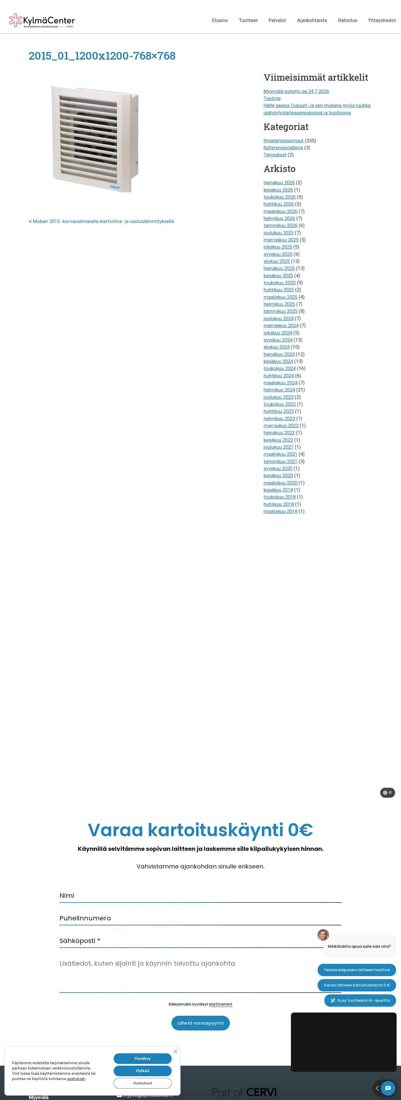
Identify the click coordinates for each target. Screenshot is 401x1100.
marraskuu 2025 (281, 240)
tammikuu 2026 (280, 225)
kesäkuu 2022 (278, 440)
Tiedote (272, 98)
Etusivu (220, 20)
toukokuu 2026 (280, 197)
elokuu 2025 (277, 261)
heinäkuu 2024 (279, 354)
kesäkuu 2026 (278, 190)
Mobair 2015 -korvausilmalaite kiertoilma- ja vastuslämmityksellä (103, 221)
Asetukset (142, 1083)
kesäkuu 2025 (278, 276)
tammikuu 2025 (280, 311)
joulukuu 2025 (279, 233)
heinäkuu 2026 (279, 182)
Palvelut (277, 20)
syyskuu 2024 (278, 340)
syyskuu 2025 (278, 254)
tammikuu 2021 (280, 461)
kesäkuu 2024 (278, 361)
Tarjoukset (275, 155)
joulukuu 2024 (279, 318)
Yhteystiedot (382, 20)
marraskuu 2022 (281, 425)
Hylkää (142, 1071)
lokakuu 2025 (278, 247)
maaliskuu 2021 (280, 454)
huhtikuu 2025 (279, 290)
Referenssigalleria (283, 148)
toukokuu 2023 (280, 404)
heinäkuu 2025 (279, 268)
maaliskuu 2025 (280, 297)
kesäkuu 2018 (278, 490)
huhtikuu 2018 (279, 504)
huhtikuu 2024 (279, 376)
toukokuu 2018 (280, 497)
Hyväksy (142, 1058)
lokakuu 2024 (278, 333)
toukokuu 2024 (280, 368)
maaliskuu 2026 (280, 211)
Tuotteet (248, 20)
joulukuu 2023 (279, 397)
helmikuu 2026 (279, 218)
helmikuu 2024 (279, 390)
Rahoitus (347, 20)
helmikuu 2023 (279, 418)
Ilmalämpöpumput (284, 141)
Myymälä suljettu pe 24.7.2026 (296, 91)
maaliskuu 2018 (280, 511)
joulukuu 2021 (279, 447)
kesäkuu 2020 (278, 475)
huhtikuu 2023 (279, 411)
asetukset (76, 1079)
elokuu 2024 (277, 347)
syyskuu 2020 (278, 468)
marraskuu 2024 (281, 325)
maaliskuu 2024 (280, 383)
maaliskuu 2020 (280, 483)
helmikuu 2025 (279, 304)
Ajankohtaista (312, 20)
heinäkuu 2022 (279, 433)
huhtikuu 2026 (279, 204)
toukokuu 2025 (280, 283)
